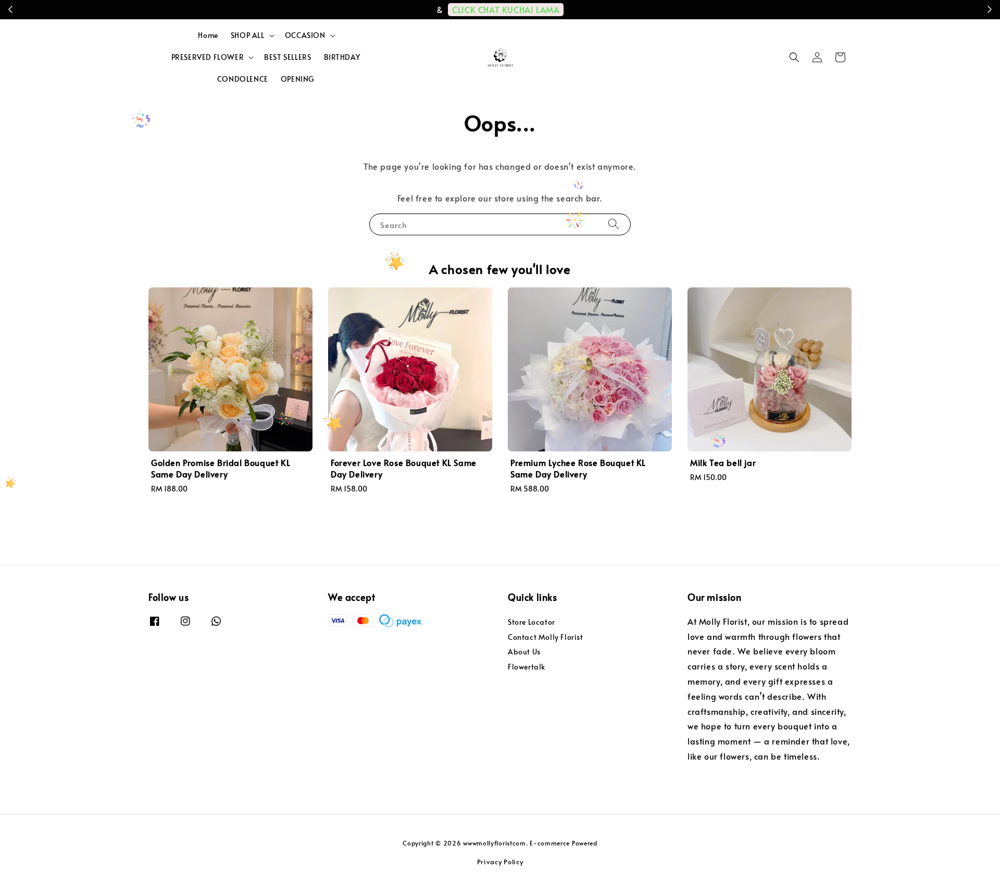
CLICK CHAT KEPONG (715, 9)
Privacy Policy (500, 861)
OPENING (297, 79)
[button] (794, 57)
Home (208, 35)
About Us (524, 652)
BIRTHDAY (342, 57)
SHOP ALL (248, 35)
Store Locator (531, 622)
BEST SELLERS (287, 57)
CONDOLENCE (242, 79)
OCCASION (305, 35)
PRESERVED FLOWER (207, 57)
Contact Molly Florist (545, 637)
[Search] (613, 224)
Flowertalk (526, 667)
